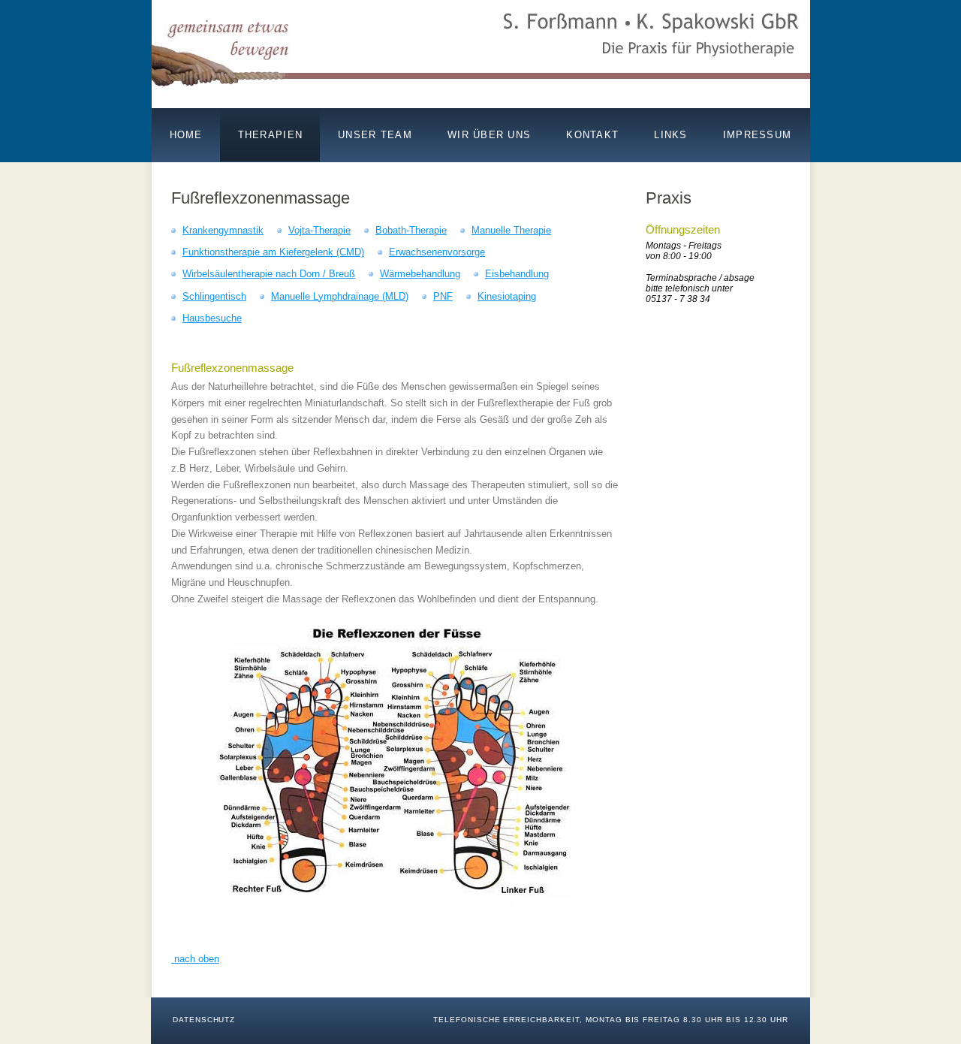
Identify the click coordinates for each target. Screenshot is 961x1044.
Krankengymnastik (223, 230)
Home (186, 134)
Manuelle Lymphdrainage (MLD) (339, 296)
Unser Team (375, 134)
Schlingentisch (214, 296)
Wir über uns (489, 134)
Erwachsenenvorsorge (437, 252)
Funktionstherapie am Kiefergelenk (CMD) (273, 252)
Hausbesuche (212, 318)
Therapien (270, 134)
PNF (443, 296)
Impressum (757, 134)
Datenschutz (204, 1019)
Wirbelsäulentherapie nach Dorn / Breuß (268, 273)
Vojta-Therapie (319, 230)
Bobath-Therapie (411, 230)
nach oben (195, 958)
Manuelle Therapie (511, 230)
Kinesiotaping (506, 296)
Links (670, 134)
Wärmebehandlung (420, 273)
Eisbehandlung (517, 273)
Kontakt (592, 134)
